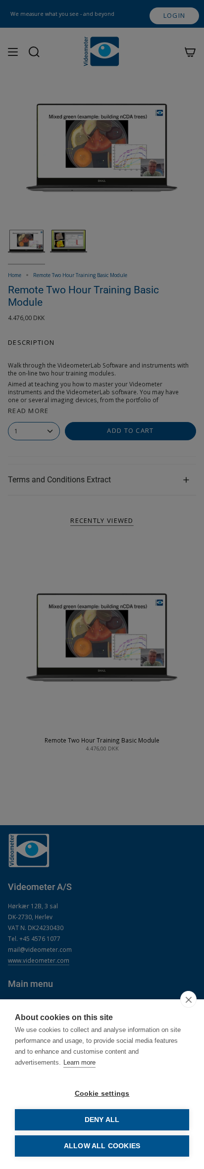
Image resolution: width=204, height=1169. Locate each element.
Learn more (79, 1062)
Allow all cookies (102, 1146)
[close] (188, 999)
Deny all (102, 1119)
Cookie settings (102, 1093)
